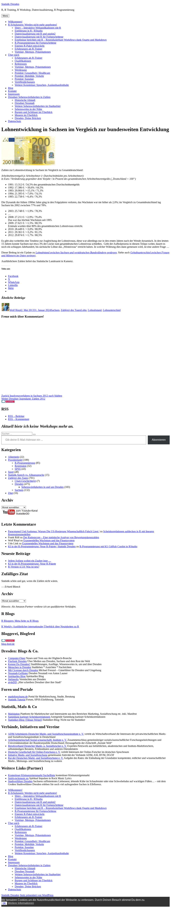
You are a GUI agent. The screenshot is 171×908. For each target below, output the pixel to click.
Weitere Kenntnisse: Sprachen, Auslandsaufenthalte (42, 85)
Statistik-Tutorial (16, 699)
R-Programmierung (25, 462)
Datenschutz (14, 121)
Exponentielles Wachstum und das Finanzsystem (48, 540)
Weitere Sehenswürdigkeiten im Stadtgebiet (37, 106)
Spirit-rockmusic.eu (18, 778)
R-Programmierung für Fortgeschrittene (35, 42)
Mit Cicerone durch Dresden (23, 670)
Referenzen (21, 63)
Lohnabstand (95, 310)
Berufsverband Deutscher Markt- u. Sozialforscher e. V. (37, 746)
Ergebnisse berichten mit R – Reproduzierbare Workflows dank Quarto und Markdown (61, 39)
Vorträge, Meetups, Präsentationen (33, 51)
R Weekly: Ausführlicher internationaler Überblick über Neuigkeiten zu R (40, 626)
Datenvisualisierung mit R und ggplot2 (35, 33)
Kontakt (12, 91)
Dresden (19, 484)
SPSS (18, 468)
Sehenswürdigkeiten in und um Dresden (42, 487)
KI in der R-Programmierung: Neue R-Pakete (32, 563)
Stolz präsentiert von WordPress (36, 895)
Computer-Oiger (16, 658)
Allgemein (13, 456)
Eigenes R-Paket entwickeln (29, 45)
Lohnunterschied (112, 310)
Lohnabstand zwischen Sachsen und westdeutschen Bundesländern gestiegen (76, 252)
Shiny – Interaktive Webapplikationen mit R (38, 27)
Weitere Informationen (21, 903)
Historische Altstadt (25, 100)
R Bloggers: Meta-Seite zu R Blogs (20, 620)
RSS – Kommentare (18, 419)
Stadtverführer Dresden (20, 781)
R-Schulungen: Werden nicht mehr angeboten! (32, 24)
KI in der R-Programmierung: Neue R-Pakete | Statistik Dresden (42, 546)
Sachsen (55, 310)
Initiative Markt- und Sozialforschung (27, 755)
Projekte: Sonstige (24, 79)
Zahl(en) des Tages (71, 310)
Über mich (13, 54)
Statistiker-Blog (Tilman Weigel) (25, 719)
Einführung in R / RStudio (29, 30)
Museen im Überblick (26, 115)
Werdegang (21, 70)
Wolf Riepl (15, 310)
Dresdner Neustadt (24, 103)
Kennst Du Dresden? (19, 664)
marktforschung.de (18, 696)
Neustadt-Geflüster (18, 673)
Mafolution (14, 713)
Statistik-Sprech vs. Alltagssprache (26, 475)
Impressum (14, 94)
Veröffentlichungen (25, 82)
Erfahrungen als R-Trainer (28, 48)
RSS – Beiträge (16, 416)
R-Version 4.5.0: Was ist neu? (23, 566)
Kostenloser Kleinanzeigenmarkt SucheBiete (31, 775)
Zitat (10, 493)
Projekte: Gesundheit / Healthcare (32, 73)
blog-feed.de (8, 644)
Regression (20, 465)
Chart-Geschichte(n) (25, 481)
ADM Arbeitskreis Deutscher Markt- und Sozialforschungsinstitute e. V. (46, 733)
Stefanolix (13, 679)
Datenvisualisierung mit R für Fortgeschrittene (39, 36)
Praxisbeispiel (15, 459)
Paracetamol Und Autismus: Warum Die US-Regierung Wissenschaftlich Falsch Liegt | (53, 531)
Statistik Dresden (10, 4)
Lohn (84, 310)
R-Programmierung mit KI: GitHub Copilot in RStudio (108, 546)
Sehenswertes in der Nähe (28, 109)
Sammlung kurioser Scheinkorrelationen (29, 716)
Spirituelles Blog (17, 676)
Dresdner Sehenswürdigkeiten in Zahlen (29, 97)
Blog (10, 88)
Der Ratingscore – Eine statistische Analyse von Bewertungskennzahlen (61, 537)
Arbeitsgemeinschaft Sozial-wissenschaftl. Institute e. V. (37, 739)
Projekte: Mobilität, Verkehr (29, 76)
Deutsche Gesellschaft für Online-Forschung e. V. (34, 752)
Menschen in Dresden (19, 667)
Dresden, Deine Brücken (28, 118)
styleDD (12, 682)
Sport (11, 471)
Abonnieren (159, 439)
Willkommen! (15, 21)
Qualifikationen (23, 60)
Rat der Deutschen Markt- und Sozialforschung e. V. (35, 758)
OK (4, 903)
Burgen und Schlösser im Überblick (33, 112)
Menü (5, 16)
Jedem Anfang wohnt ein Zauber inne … (29, 560)
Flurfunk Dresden (17, 661)
